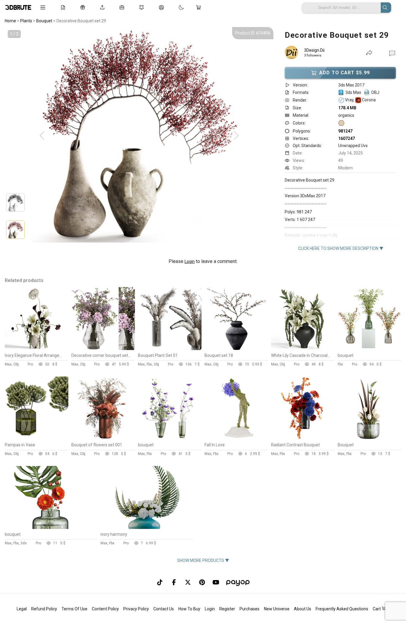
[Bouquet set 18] (236, 348)
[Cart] (200, 7)
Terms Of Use (74, 608)
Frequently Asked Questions (342, 608)
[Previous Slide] (42, 136)
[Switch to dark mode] (175, 7)
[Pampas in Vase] (36, 438)
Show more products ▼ (203, 560)
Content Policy (105, 608)
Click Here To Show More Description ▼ (340, 248)
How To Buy (189, 608)
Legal (22, 608)
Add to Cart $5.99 (344, 72)
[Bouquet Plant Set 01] (170, 348)
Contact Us (163, 608)
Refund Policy (44, 608)
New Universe (276, 608)
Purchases (249, 608)
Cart (377, 608)
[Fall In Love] (236, 438)
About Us (302, 608)
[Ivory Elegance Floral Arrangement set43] (36, 348)
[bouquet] (369, 348)
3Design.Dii (314, 50)
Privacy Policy (136, 608)
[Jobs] (123, 7)
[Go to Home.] (18, 7)
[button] (392, 52)
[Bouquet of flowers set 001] (103, 438)
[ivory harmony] (146, 527)
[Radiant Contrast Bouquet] (303, 438)
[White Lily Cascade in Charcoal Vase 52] (303, 348)
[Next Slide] (236, 136)
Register (227, 608)
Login (190, 261)
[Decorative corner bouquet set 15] (103, 348)
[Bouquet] (369, 438)
